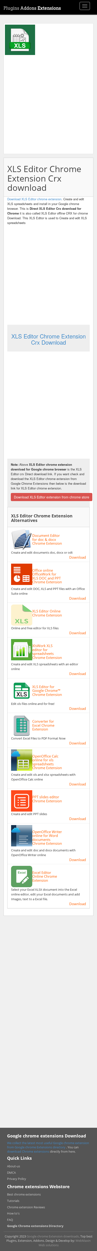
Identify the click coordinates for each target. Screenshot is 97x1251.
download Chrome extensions (28, 1151)
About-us (13, 1166)
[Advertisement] (48, 104)
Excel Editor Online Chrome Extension (44, 876)
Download (77, 557)
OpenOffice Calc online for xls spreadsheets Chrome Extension (47, 762)
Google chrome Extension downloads (53, 1236)
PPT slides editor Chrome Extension (47, 799)
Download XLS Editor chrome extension (34, 199)
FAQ (10, 1220)
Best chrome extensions (24, 1194)
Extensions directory (51, 1147)
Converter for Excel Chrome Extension (43, 725)
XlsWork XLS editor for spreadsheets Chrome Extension (47, 651)
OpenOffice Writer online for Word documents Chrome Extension (47, 837)
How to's (13, 1213)
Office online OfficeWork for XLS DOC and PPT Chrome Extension (47, 576)
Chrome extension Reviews (26, 1207)
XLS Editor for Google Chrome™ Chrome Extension (47, 691)
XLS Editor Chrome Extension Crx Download (48, 339)
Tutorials (13, 1201)
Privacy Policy (16, 1179)
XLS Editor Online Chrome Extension (47, 613)
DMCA (11, 1172)
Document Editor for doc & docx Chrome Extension (47, 539)
